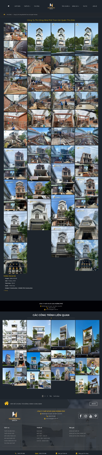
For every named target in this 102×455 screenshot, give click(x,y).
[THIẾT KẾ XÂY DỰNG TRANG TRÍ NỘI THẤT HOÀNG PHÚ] (4, 14)
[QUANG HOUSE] (15, 359)
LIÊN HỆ (95, 6)
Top (98, 440)
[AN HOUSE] (87, 366)
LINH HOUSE (55, 379)
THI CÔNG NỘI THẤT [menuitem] (9, 443)
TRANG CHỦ (6, 6)
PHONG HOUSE (8, 384)
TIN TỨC (85, 6)
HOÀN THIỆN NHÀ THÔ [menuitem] (10, 440)
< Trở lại (6, 290)
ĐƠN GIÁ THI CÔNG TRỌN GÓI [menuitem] (77, 436)
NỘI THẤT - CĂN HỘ (42, 436)
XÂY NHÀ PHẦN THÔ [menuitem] (9, 438)
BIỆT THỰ (39, 433)
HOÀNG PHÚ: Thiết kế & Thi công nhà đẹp (51, 6)
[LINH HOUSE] (63, 374)
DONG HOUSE (80, 356)
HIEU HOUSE (79, 392)
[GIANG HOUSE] (15, 335)
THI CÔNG (36, 6)
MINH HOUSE (31, 350)
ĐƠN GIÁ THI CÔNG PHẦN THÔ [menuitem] (77, 433)
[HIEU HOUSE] (87, 384)
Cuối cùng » (56, 396)
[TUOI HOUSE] (39, 361)
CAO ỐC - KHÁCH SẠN (42, 440)
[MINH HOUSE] (39, 336)
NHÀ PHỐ (39, 431)
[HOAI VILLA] (63, 358)
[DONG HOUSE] (87, 339)
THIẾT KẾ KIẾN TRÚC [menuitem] (9, 431)
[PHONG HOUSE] (15, 377)
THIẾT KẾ (26, 6)
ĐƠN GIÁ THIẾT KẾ (80, 12)
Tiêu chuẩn (65, 6)
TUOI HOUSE (31, 369)
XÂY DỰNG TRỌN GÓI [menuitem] (10, 436)
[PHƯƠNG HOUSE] (63, 335)
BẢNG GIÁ (75, 6)
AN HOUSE (79, 373)
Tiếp (50, 396)
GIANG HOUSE (7, 348)
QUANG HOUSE (8, 366)
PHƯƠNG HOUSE (56, 348)
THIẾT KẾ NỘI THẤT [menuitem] (9, 433)
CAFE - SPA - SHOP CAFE (43, 438)
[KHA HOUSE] (39, 380)
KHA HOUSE (31, 387)
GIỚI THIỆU (17, 6)
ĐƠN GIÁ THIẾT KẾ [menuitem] (74, 431)
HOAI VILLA (55, 365)
